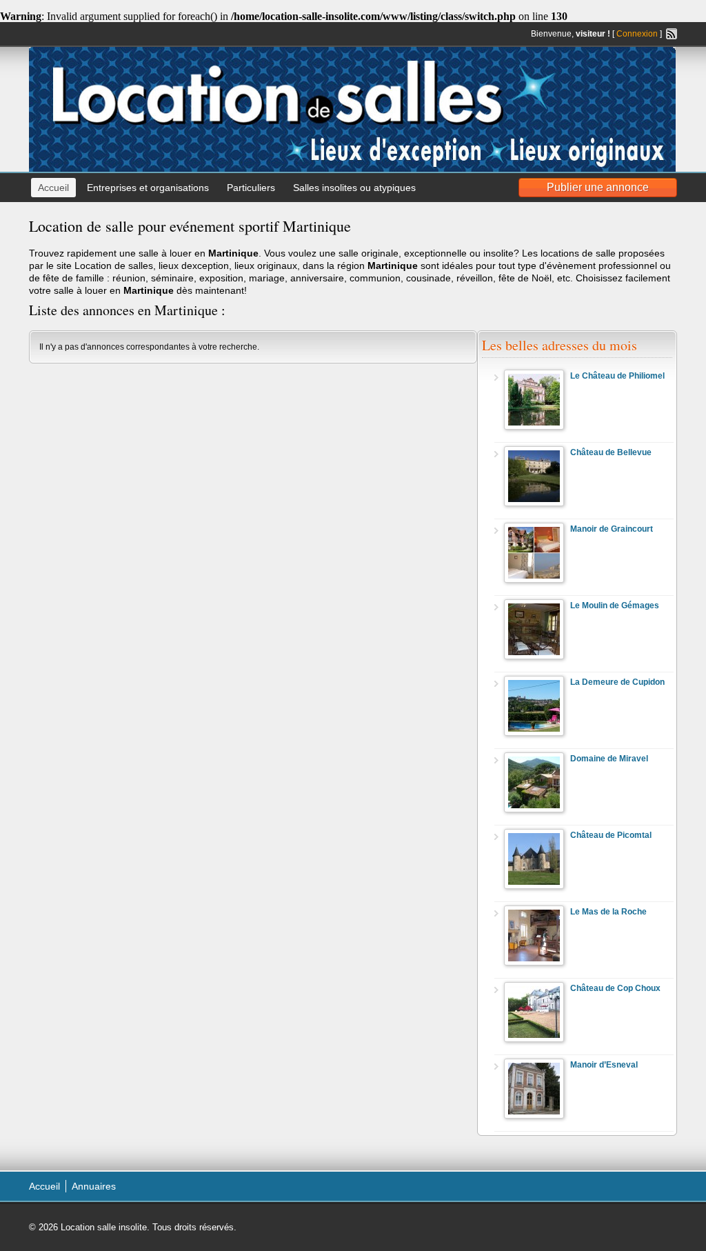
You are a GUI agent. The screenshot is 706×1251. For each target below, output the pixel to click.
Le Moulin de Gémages (614, 605)
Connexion (637, 34)
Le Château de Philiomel (617, 376)
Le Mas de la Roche (608, 912)
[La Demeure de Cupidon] (534, 733)
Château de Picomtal (611, 835)
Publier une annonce (598, 187)
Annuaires (94, 1186)
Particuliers (251, 187)
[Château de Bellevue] (534, 503)
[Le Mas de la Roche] (534, 963)
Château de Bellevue (611, 452)
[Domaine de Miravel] (534, 809)
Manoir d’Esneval (604, 1065)
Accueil (53, 187)
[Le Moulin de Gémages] (534, 656)
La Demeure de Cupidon (617, 682)
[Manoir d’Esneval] (534, 1116)
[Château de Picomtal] (534, 886)
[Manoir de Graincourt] (534, 580)
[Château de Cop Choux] (534, 1039)
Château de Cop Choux (615, 988)
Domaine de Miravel (609, 758)
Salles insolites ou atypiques (354, 187)
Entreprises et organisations (148, 187)
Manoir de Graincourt (611, 529)
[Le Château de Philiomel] (534, 427)
